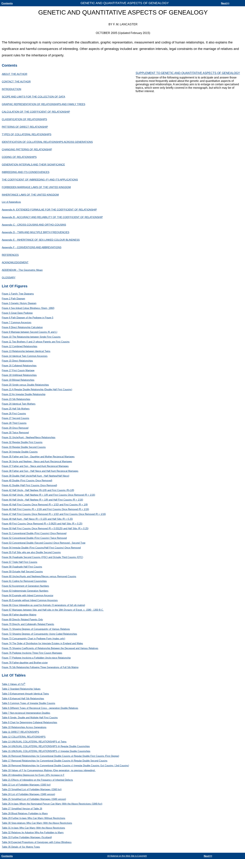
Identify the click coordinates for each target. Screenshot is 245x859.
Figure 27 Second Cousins (15, 418)
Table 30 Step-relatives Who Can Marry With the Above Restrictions (37, 823)
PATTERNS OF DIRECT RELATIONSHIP (25, 126)
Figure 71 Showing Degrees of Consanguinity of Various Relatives (36, 629)
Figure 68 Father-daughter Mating (19, 614)
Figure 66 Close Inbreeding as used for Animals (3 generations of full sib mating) (43, 605)
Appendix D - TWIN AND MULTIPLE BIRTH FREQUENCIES (35, 232)
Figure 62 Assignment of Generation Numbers (25, 586)
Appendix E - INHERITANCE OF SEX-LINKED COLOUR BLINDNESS (41, 239)
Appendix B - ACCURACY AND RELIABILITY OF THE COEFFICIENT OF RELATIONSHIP (52, 217)
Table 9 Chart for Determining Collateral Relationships (29, 722)
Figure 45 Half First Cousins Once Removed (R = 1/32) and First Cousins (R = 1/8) (45, 504)
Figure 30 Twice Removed (15, 432)
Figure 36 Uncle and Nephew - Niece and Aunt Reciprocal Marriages (37, 461)
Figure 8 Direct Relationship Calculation (22, 327)
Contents (7, 3)
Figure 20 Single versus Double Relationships (25, 384)
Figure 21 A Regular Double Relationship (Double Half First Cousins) (37, 389)
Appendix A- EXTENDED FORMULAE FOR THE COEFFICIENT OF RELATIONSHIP (49, 209)
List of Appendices (11, 202)
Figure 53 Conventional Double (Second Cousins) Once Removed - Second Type (43, 542)
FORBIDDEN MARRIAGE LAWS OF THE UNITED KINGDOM (36, 187)
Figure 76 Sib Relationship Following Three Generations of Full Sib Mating (40, 667)
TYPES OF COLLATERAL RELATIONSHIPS (26, 134)
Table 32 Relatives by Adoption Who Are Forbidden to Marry (33, 832)
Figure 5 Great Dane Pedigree (17, 313)
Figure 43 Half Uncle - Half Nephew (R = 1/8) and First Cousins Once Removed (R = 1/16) (48, 495)
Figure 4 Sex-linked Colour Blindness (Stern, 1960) (28, 308)
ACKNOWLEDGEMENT (15, 262)
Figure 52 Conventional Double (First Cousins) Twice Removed (34, 538)
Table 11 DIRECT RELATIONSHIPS (20, 732)
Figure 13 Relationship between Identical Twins (26, 351)
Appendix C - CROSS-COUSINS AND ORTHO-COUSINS (34, 224)
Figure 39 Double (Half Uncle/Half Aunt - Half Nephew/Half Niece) (35, 475)
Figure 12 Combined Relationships (19, 346)
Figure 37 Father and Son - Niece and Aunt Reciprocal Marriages (35, 466)
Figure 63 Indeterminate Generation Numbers (25, 590)
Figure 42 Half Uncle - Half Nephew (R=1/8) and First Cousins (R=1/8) (38, 490)
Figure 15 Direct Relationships (17, 360)
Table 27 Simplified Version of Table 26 (22, 808)
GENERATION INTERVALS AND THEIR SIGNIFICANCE (33, 164)
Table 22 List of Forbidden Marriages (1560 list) (26, 784)
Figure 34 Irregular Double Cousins (20, 451)
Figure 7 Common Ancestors (16, 322)
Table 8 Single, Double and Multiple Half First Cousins (30, 717)
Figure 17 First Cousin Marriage (18, 370)
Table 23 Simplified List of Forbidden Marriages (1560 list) (32, 789)
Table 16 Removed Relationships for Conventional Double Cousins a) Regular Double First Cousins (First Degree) (60, 756)
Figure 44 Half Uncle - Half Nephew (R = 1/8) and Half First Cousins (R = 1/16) (42, 499)
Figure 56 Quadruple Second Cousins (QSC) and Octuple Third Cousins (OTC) (42, 557)
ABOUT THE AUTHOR (14, 74)
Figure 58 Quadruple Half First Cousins (22, 566)
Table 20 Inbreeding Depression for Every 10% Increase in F (33, 775)
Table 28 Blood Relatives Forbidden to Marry (25, 813)
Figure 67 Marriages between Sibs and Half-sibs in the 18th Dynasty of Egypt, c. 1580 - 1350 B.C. (53, 609)
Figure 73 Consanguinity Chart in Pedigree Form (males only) (33, 638)
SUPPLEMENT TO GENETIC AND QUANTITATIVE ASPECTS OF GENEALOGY (188, 73)
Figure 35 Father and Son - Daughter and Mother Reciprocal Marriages (38, 456)
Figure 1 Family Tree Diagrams (18, 293)
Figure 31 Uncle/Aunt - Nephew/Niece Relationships (28, 437)
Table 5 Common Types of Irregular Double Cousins (28, 703)
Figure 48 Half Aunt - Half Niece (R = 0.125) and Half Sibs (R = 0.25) (37, 519)
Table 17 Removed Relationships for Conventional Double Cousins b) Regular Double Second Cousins (54, 760)
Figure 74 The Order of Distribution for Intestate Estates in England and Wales (42, 643)
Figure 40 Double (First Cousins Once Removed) (27, 480)
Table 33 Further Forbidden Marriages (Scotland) (27, 837)
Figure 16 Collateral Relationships (19, 365)
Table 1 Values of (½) (13, 684)
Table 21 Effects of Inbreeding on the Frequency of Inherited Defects (37, 780)
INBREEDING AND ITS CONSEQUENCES (25, 172)
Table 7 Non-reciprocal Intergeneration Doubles (26, 713)
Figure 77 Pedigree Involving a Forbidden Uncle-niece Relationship (36, 657)
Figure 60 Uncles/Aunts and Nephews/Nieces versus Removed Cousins (39, 576)
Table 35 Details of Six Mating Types (21, 847)
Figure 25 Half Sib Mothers (16, 408)
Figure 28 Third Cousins (14, 423)
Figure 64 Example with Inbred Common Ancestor (27, 595)
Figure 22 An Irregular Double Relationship (23, 394)
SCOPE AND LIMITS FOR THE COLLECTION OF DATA (33, 96)
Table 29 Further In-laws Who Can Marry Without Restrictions (33, 818)
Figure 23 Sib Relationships (16, 399)
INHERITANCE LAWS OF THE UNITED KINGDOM (30, 194)
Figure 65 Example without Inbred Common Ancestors (30, 600)
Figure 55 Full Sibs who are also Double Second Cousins (31, 552)
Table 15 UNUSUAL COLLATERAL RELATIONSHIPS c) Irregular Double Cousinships (46, 751)
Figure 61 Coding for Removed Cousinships (24, 581)
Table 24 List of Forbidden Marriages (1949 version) (28, 794)
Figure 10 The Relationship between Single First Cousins (31, 336)
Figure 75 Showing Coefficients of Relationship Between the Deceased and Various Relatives (50, 648)
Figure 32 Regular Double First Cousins (22, 442)
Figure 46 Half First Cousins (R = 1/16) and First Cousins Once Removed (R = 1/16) (45, 509)
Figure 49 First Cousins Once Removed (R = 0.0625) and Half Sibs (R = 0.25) (42, 523)
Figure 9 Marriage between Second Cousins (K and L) (29, 332)
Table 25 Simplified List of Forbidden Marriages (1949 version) (34, 799)
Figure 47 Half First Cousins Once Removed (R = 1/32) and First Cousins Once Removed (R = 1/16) (54, 514)
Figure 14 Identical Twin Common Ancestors (25, 356)
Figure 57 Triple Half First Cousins (19, 562)
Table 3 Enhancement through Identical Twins (25, 693)
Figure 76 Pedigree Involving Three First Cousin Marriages (32, 653)
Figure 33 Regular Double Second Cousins (24, 447)
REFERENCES (10, 254)
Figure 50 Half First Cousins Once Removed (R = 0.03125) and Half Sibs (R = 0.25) (45, 528)
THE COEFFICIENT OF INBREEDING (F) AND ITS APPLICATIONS (40, 179)
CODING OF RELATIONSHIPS (19, 157)
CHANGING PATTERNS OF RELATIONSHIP (27, 149)
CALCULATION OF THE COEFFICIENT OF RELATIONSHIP (36, 111)
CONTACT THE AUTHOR (16, 81)
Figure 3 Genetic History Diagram (19, 303)
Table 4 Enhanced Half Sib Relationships (23, 698)
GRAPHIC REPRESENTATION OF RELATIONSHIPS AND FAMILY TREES (43, 104)
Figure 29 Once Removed (15, 428)
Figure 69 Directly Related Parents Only (22, 619)
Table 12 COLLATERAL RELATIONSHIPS (24, 736)
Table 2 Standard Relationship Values (21, 688)
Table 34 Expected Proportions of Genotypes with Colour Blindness (37, 842)
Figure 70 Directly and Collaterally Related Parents (28, 624)
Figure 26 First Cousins (14, 413)
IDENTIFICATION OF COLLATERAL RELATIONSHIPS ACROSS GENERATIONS (47, 141)
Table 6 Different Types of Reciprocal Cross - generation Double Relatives (40, 708)
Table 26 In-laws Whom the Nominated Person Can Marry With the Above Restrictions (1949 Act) (52, 803)
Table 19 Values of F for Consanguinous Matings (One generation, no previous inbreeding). (49, 770)
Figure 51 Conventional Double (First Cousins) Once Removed (34, 533)
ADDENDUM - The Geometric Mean (22, 269)
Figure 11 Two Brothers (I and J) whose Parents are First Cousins (36, 341)
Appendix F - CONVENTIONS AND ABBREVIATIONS (31, 247)
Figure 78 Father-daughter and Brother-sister (25, 662)
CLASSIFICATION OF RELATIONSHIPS (24, 119)
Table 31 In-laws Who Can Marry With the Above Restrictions (33, 827)
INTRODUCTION (11, 89)
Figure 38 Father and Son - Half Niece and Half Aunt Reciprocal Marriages (40, 471)
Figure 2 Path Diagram (13, 298)
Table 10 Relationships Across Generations (24, 727)
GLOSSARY (8, 277)
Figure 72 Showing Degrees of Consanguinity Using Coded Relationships (39, 634)
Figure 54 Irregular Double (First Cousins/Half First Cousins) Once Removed (41, 547)
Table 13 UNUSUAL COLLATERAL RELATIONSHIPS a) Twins (34, 741)
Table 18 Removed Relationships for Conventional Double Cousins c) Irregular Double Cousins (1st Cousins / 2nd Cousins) (65, 765)
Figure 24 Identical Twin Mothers (19, 403)
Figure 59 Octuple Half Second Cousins (22, 571)
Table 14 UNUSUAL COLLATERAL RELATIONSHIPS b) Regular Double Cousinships (46, 746)
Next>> (225, 3)
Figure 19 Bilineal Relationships (18, 380)
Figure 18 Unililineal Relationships (19, 375)
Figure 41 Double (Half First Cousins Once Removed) (29, 485)
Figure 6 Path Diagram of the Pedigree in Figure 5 (27, 317)
